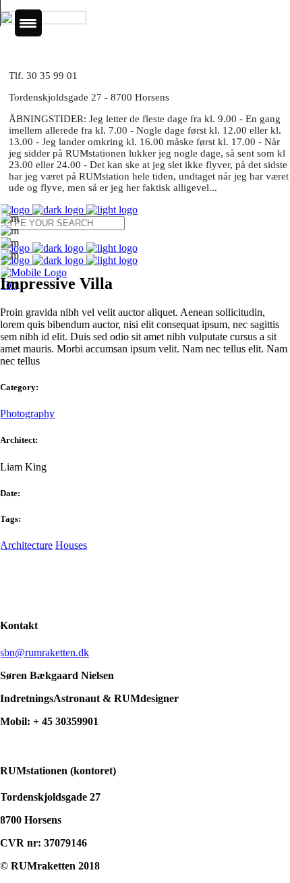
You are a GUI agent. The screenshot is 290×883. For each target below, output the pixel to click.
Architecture (26, 545)
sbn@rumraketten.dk (44, 652)
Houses (71, 545)
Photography (27, 413)
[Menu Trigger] (28, 22)
